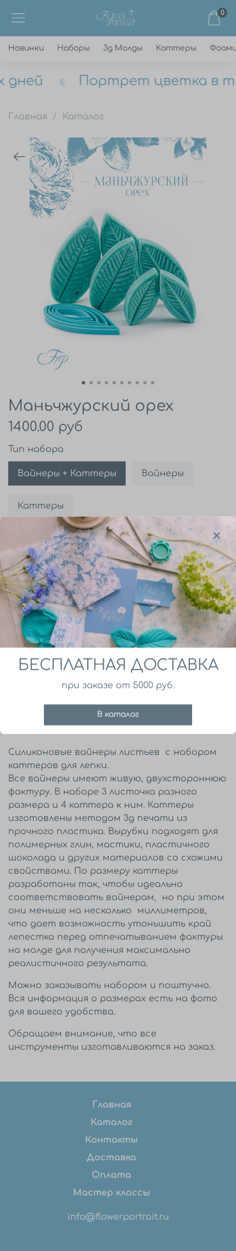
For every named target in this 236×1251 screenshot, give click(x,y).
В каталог (118, 715)
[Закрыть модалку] (217, 536)
